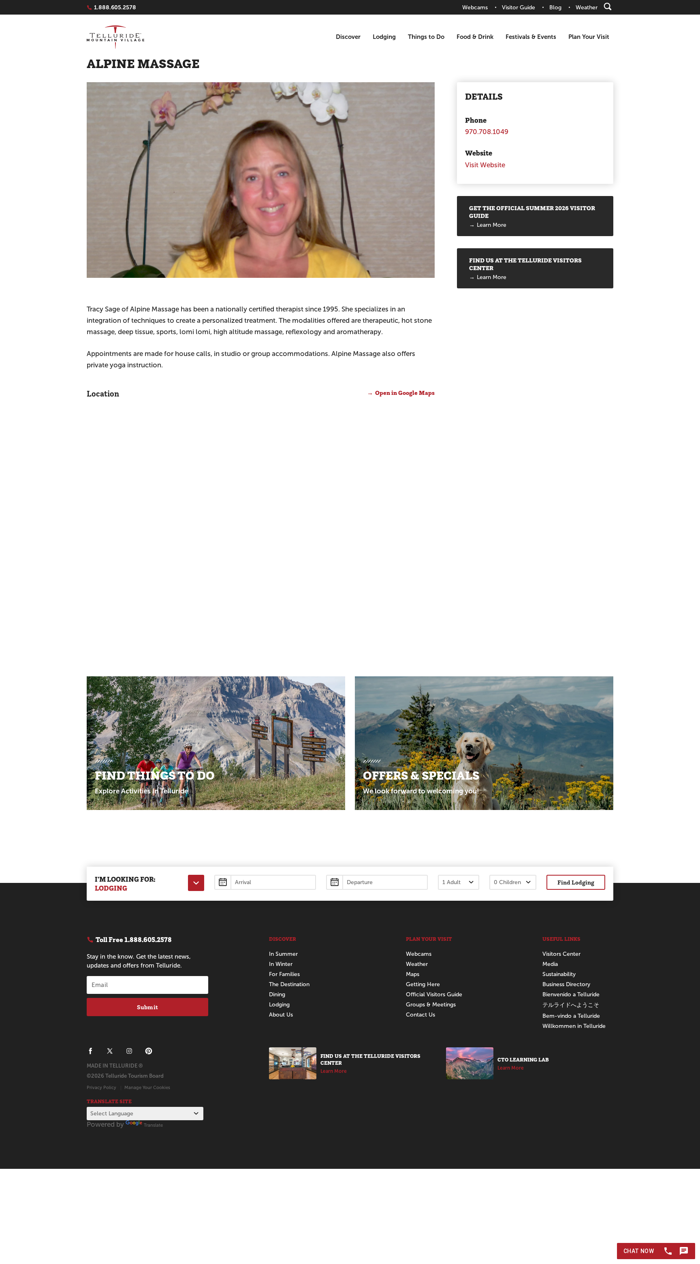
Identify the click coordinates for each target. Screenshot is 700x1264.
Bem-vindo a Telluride (571, 1016)
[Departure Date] (377, 882)
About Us (281, 1015)
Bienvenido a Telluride (571, 994)
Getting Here (423, 984)
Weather (417, 964)
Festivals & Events (531, 36)
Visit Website (485, 165)
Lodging (384, 36)
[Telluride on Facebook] (90, 1051)
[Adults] (458, 882)
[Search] (608, 6)
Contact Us (420, 1015)
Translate (153, 1125)
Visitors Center (561, 954)
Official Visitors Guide (434, 994)
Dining (277, 994)
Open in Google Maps (405, 392)
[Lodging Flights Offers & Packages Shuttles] (196, 883)
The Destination (289, 984)
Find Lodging (575, 882)
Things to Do (426, 36)
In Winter (280, 964)
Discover (348, 36)
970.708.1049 (486, 132)
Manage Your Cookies (147, 1087)
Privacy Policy (101, 1087)
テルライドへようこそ (570, 1005)
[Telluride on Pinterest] (148, 1051)
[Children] (512, 882)
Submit (147, 1007)
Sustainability (559, 974)
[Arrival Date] (265, 882)
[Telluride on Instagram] (129, 1051)
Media (550, 964)
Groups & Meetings (431, 1005)
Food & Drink (475, 36)
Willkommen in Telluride (574, 1026)
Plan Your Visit (588, 36)
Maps (412, 974)
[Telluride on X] (109, 1051)
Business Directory (566, 984)
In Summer (283, 954)
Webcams (418, 954)
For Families (284, 974)
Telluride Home (115, 37)
